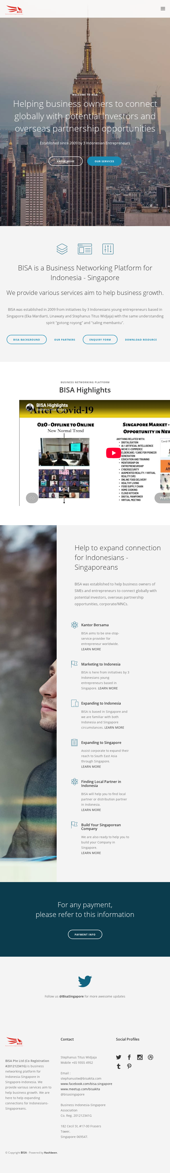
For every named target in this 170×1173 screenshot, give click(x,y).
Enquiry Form (100, 339)
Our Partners (64, 339)
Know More (66, 161)
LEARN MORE (91, 649)
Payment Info (85, 934)
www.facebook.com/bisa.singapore (86, 1084)
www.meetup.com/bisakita (80, 1089)
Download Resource (141, 339)
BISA (24, 1152)
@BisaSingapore (71, 996)
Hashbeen (50, 1152)
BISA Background (26, 339)
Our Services (104, 161)
